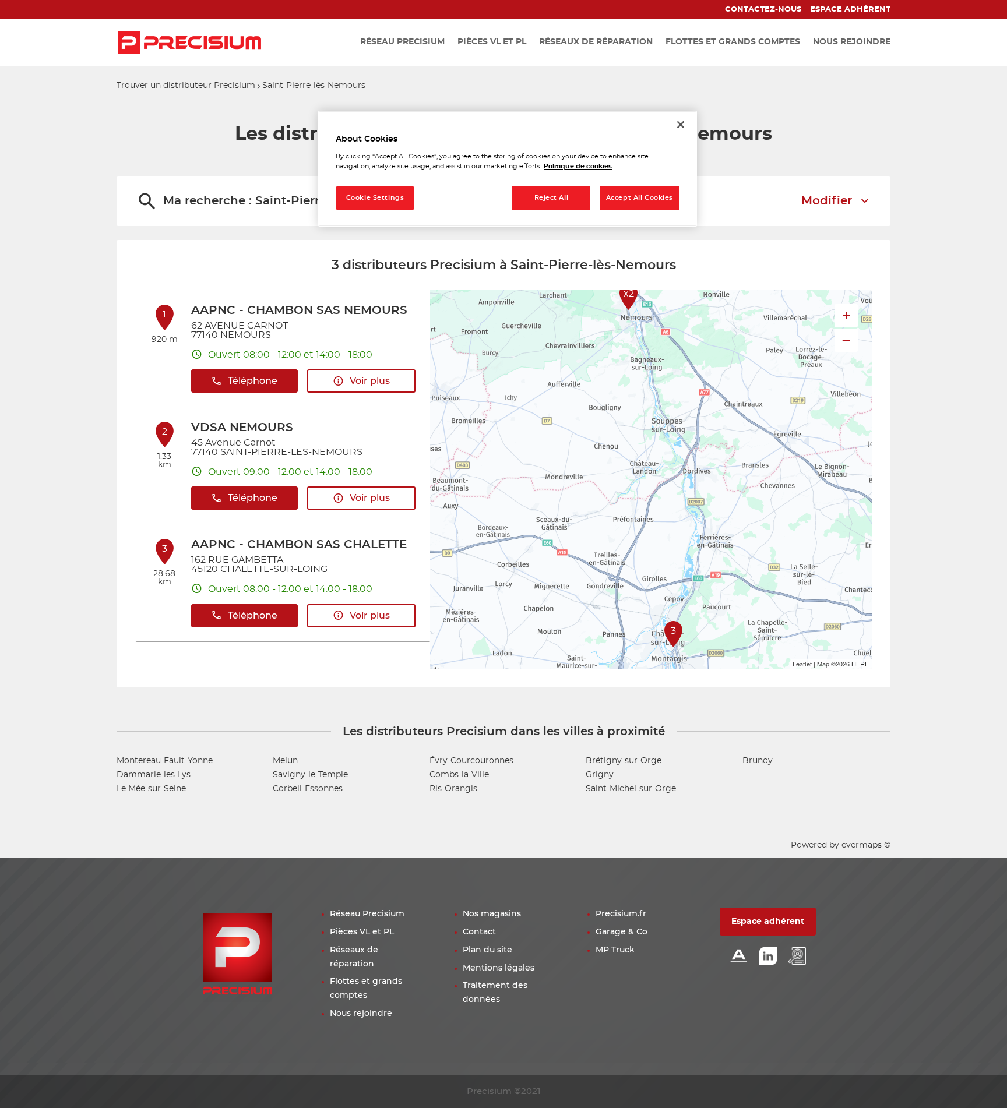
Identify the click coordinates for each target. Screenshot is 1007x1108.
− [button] (846, 340)
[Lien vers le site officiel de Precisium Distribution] (189, 42)
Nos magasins (492, 914)
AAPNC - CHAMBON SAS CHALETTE (299, 545)
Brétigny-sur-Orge (623, 761)
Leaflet (802, 663)
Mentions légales (498, 968)
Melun (285, 761)
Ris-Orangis (453, 789)
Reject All (551, 198)
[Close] (680, 124)
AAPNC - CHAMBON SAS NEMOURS (299, 310)
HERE (860, 663)
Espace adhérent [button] (767, 922)
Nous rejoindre (361, 1014)
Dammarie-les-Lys (154, 775)
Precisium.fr (621, 914)
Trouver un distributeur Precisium (186, 86)
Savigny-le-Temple (310, 775)
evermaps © (865, 845)
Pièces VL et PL (362, 932)
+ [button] (846, 315)
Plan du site (487, 950)
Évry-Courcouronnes (471, 761)
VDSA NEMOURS (242, 427)
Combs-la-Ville (459, 775)
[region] (507, 169)
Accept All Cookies (639, 198)
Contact (479, 932)
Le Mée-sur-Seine (151, 789)
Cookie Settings (375, 198)
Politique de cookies (578, 166)
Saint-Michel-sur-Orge (631, 789)
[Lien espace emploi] (797, 956)
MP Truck (615, 950)
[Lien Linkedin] (768, 956)
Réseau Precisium (367, 914)
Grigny (600, 775)
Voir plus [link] (370, 381)
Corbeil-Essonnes (308, 789)
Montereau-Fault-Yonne (165, 761)
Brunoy (757, 761)
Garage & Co (621, 932)
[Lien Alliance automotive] (739, 956)
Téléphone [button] (252, 381)
